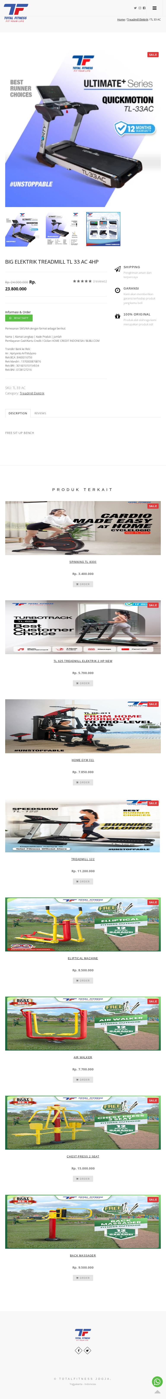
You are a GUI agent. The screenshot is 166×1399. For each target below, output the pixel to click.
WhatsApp (20, 318)
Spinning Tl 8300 (82, 561)
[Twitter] (87, 1350)
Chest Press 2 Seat (83, 1156)
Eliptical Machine (83, 958)
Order (84, 584)
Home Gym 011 (83, 760)
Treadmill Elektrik (32, 393)
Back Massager (83, 1255)
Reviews (40, 413)
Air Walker (83, 1057)
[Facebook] (78, 1350)
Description (18, 413)
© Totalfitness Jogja (82, 1378)
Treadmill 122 (83, 859)
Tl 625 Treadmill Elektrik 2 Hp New (83, 661)
